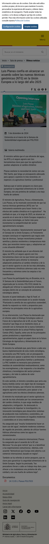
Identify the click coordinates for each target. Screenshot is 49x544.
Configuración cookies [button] (12, 26)
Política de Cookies (22, 20)
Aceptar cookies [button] (30, 26)
